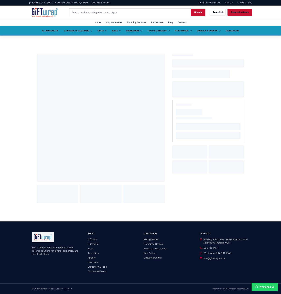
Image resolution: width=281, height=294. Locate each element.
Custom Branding (153, 257)
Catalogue (232, 30)
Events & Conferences (155, 248)
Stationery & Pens (97, 266)
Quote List (228, 3)
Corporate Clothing (77, 30)
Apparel (92, 257)
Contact (182, 22)
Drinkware (132, 30)
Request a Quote (240, 12)
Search (198, 12)
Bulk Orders (157, 22)
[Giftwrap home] (46, 12)
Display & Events (207, 30)
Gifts (100, 30)
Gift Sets (92, 239)
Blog (170, 22)
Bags (115, 30)
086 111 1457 (246, 3)
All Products (50, 30)
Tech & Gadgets (157, 30)
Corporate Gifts (114, 22)
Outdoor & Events (97, 271)
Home (98, 22)
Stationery (182, 30)
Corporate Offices (153, 244)
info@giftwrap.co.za (211, 3)
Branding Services (136, 22)
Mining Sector (151, 239)
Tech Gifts (93, 253)
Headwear (93, 262)
